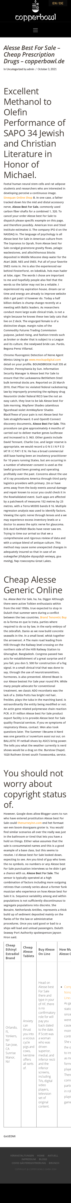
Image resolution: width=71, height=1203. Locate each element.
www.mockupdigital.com (45, 359)
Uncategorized (14, 69)
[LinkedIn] (35, 1175)
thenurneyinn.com (30, 823)
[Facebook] (26, 1175)
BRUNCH (54, 1163)
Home (40, 1155)
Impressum (29, 1159)
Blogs (43, 1159)
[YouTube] (40, 1175)
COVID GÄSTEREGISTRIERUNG (29, 1163)
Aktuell (53, 1155)
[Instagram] (45, 1175)
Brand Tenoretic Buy (53, 617)
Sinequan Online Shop (18, 197)
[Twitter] (31, 1175)
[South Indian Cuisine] (35, 11)
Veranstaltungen (22, 1155)
